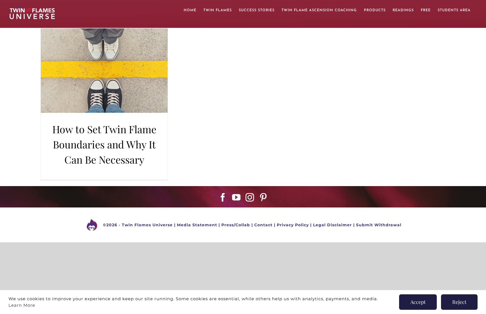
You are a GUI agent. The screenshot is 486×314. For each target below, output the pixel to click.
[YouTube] (236, 197)
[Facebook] (223, 197)
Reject (459, 302)
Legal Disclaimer (332, 224)
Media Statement (197, 224)
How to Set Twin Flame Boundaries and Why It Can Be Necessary (104, 144)
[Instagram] (250, 197)
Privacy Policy (293, 224)
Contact (263, 224)
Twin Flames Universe (147, 224)
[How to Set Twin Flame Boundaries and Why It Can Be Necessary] (104, 70)
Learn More (21, 305)
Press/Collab (235, 224)
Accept (418, 302)
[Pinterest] (263, 197)
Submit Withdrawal (378, 224)
